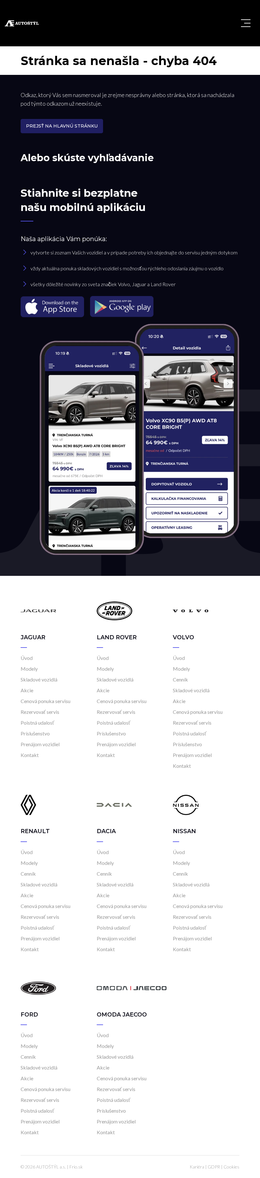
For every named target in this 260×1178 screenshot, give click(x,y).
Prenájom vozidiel (40, 744)
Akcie (27, 690)
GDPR (214, 1166)
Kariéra (197, 1166)
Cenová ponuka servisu (45, 701)
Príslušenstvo (35, 733)
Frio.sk (76, 1166)
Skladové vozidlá (39, 679)
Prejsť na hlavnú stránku (62, 126)
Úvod (27, 658)
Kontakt (30, 755)
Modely (29, 669)
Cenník (180, 679)
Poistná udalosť (37, 723)
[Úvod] (38, 611)
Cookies (231, 1166)
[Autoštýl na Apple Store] (53, 306)
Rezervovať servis (40, 712)
